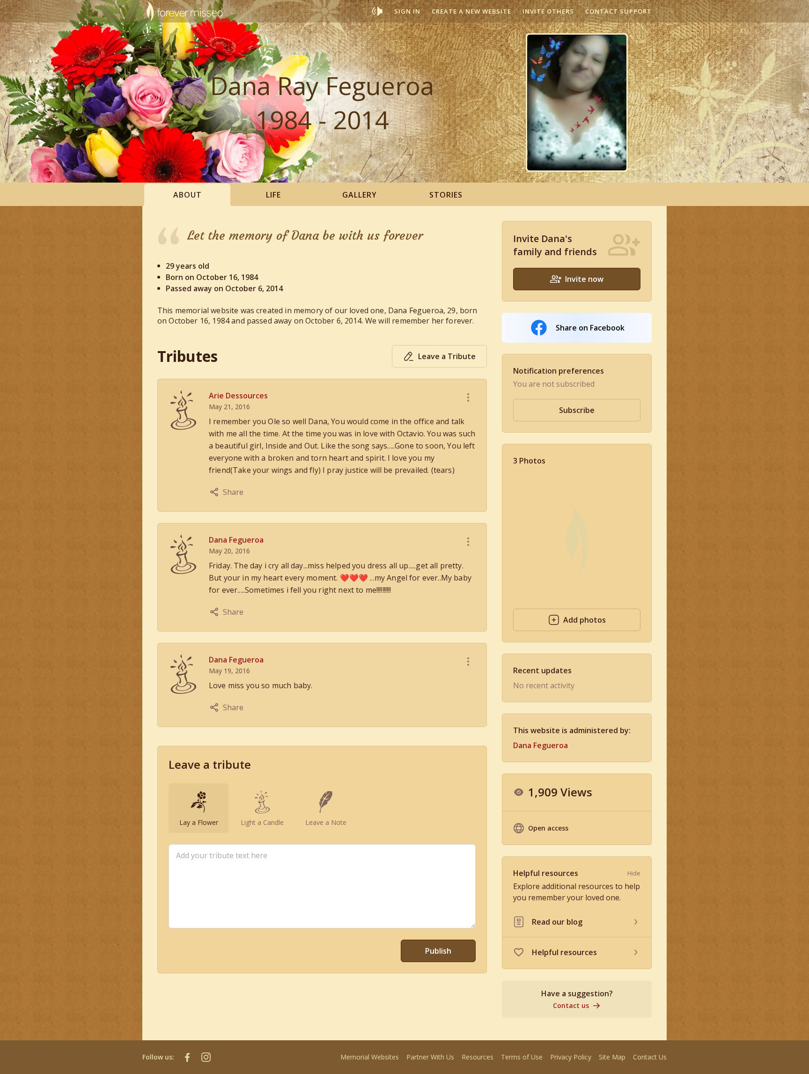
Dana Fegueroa (236, 540)
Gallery (359, 195)
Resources (477, 1056)
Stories (446, 195)
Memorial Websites (369, 1056)
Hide (633, 873)
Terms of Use (522, 1056)
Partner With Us (430, 1056)
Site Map (612, 1056)
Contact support (618, 11)
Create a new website (471, 11)
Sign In (407, 11)
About (187, 195)
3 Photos (529, 461)
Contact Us (650, 1056)
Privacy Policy (570, 1056)
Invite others (548, 11)
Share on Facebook (590, 328)
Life (273, 195)
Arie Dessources (238, 395)
